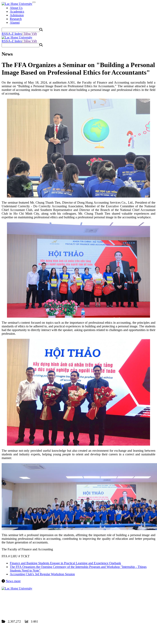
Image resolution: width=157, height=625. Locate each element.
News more (13, 581)
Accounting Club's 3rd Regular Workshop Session (42, 574)
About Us (16, 8)
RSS (5, 33)
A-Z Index (15, 33)
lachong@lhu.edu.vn (32, 606)
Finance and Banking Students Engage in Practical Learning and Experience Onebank (65, 563)
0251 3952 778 (25, 603)
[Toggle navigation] (34, 2)
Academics (17, 11)
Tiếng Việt (29, 33)
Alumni (15, 22)
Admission (17, 15)
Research (16, 19)
